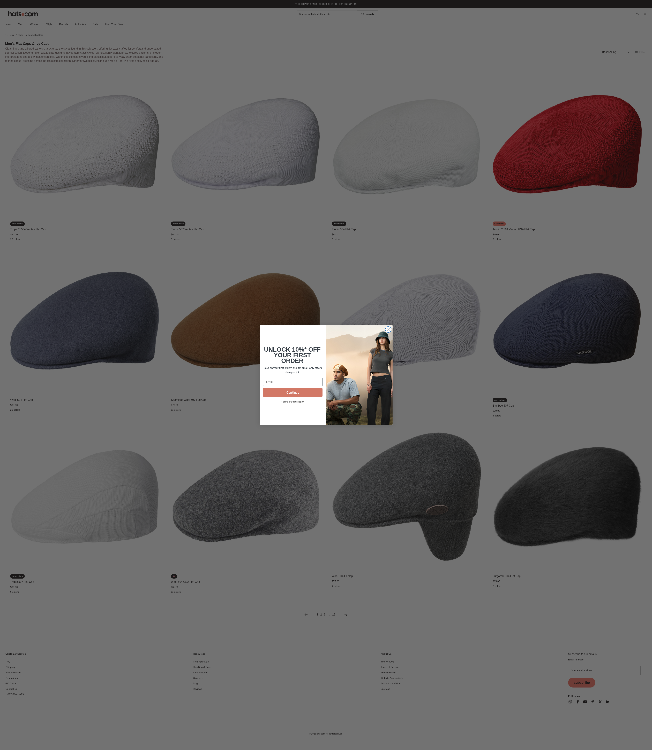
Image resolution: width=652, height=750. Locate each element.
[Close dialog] (388, 330)
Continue (292, 392)
